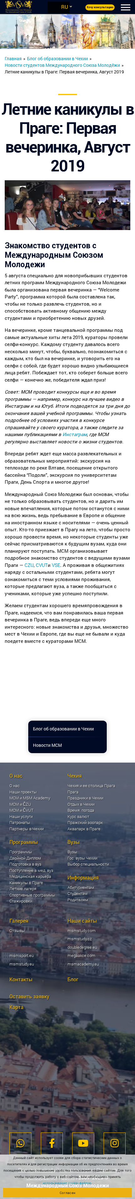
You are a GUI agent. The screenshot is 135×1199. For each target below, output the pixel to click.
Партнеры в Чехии (26, 829)
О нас (14, 785)
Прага (73, 792)
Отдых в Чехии (81, 804)
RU (64, 6)
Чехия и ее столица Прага (91, 785)
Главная (13, 58)
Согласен (67, 1193)
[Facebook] (52, 1143)
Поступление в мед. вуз (31, 870)
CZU (29, 565)
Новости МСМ (47, 745)
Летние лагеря (22, 888)
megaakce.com (81, 955)
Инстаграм (74, 434)
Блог (73, 979)
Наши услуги (21, 816)
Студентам (78, 893)
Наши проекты (23, 792)
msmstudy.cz (80, 939)
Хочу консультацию (100, 7)
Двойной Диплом (25, 858)
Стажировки (20, 901)
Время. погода (81, 810)
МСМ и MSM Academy (29, 798)
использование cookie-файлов (67, 1183)
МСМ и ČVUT (21, 810)
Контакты (21, 979)
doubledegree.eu (82, 947)
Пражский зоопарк (85, 822)
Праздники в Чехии (85, 798)
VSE (56, 565)
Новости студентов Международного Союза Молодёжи (62, 65)
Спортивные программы (32, 895)
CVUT (42, 565)
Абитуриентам (81, 887)
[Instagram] (115, 1143)
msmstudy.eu (21, 964)
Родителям (78, 899)
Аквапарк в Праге (84, 829)
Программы (20, 852)
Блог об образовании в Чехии (57, 58)
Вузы (72, 852)
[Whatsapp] (20, 1143)
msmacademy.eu (83, 964)
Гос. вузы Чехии (82, 858)
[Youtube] (83, 1143)
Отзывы (17, 930)
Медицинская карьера (30, 876)
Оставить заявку (29, 996)
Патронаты (19, 822)
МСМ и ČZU (20, 804)
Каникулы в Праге (26, 882)
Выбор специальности (88, 864)
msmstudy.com (82, 930)
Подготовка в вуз (25, 864)
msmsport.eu (21, 955)
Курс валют (78, 816)
